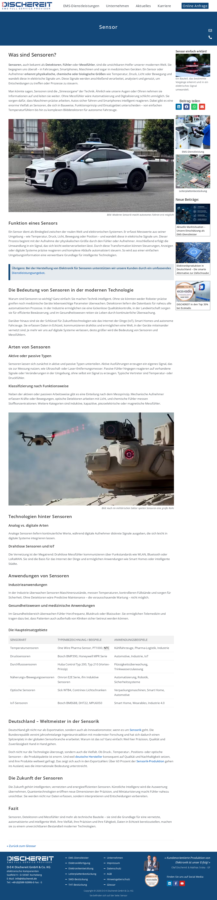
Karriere (164, 5)
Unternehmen (117, 5)
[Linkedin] (169, 883)
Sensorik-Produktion (150, 761)
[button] (179, 107)
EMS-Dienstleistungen (81, 5)
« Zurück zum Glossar (21, 846)
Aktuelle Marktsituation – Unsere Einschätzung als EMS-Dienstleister (191, 230)
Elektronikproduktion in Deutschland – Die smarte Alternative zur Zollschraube (193, 269)
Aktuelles (143, 5)
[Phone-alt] (210, 37)
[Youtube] (182, 883)
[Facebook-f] (176, 883)
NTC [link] (106, 648)
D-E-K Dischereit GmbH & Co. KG (28, 867)
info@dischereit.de (26, 878)
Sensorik (135, 730)
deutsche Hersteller (88, 757)
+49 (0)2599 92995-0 (23, 882)
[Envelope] (210, 30)
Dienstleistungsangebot (28, 273)
